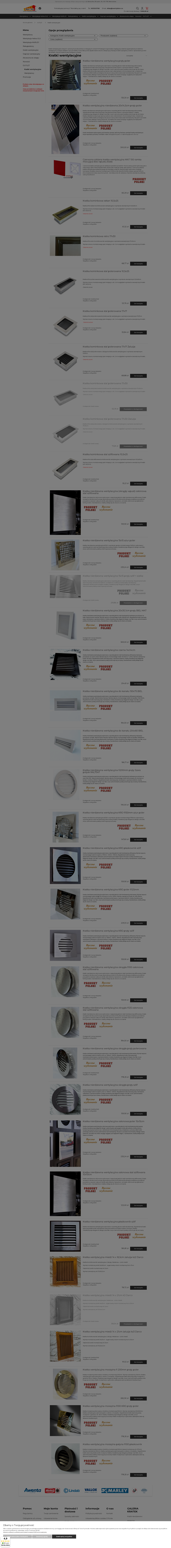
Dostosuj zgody (42, 1536)
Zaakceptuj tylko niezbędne (17, 1536)
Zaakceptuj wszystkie (64, 1536)
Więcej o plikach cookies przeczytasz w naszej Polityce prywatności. (25, 1532)
